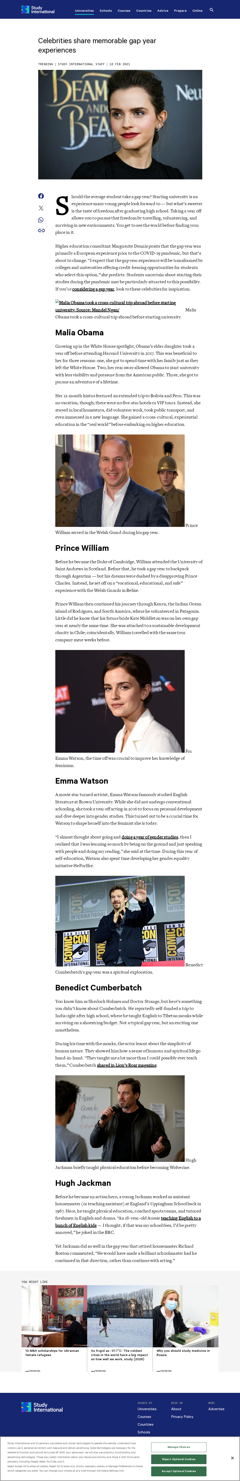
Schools (106, 11)
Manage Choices (179, 1447)
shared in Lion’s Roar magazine (127, 1065)
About (176, 1409)
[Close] (232, 1458)
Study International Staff (81, 64)
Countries (143, 11)
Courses (124, 11)
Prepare (180, 11)
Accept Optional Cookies (179, 1471)
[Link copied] (41, 231)
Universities (84, 11)
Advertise (216, 1409)
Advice (162, 11)
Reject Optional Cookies (178, 1459)
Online (197, 11)
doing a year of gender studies (150, 837)
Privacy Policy (182, 1417)
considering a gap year (93, 289)
